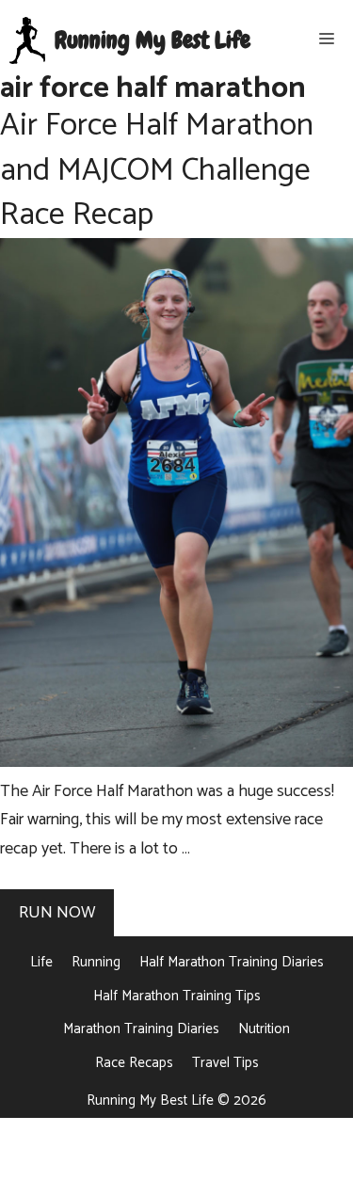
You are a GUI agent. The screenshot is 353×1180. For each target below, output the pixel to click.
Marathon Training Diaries (141, 1029)
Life (41, 962)
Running (96, 962)
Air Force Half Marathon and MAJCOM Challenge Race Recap (156, 170)
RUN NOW (57, 913)
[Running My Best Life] (27, 40)
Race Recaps (134, 1063)
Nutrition (264, 1029)
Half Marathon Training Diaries (231, 962)
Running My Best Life (152, 40)
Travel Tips (225, 1063)
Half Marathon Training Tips (177, 996)
